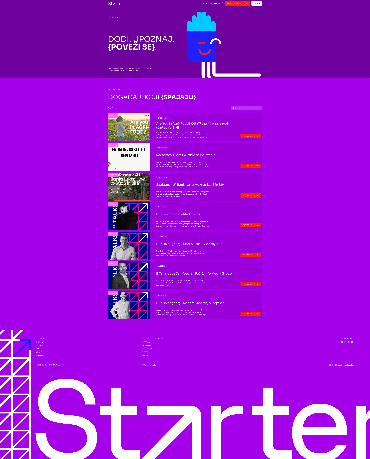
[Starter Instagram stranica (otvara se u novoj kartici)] (345, 342)
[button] (256, 3)
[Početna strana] (115, 3)
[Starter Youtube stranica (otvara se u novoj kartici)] (352, 342)
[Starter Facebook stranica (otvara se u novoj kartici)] (348, 342)
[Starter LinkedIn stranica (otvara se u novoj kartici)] (342, 342)
